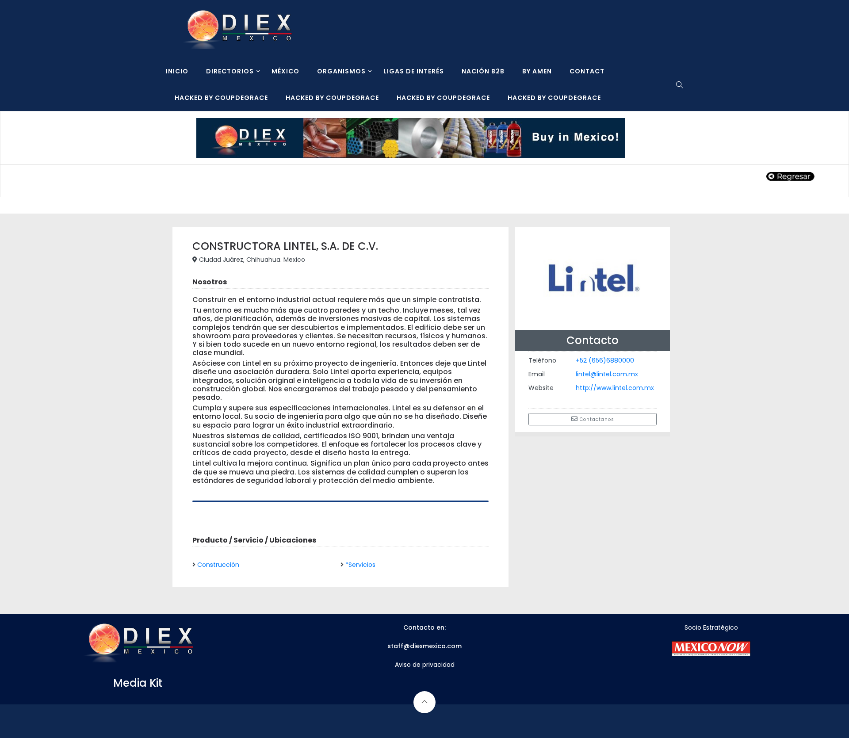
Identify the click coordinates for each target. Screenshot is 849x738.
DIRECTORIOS (230, 71)
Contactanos (596, 419)
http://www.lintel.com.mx (615, 387)
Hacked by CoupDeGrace (221, 97)
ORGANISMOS (341, 71)
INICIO (177, 71)
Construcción (218, 564)
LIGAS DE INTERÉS (413, 71)
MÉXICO (285, 71)
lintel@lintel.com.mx (607, 374)
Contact (587, 71)
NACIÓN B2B (483, 71)
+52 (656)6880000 (605, 360)
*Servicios (360, 564)
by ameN (537, 71)
